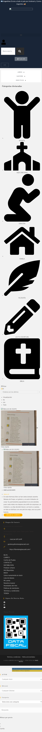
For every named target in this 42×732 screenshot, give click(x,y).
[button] (21, 35)
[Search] (20, 51)
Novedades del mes (10, 585)
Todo (4, 405)
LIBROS (20, 72)
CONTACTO (8, 562)
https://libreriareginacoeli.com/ (19, 549)
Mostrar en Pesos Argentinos (21, 670)
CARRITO (7, 557)
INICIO (6, 573)
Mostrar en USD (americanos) (22, 668)
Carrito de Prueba (9, 560)
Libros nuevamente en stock (13, 575)
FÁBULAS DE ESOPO (9, 490)
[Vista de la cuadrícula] (1, 389)
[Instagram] (4, 605)
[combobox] (8, 51)
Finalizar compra (9, 568)
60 (4, 400)
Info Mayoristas (9, 570)
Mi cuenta (7, 580)
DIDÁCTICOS (20, 80)
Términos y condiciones (11, 591)
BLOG (6, 555)
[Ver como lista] (3, 389)
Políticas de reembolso (11, 588)
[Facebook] (4, 602)
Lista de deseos (9, 578)
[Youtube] (4, 607)
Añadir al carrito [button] (13, 515)
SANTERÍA (20, 76)
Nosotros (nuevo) (9, 583)
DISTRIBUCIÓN (9, 565)
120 (4, 402)
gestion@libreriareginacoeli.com (18, 544)
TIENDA (6, 593)
